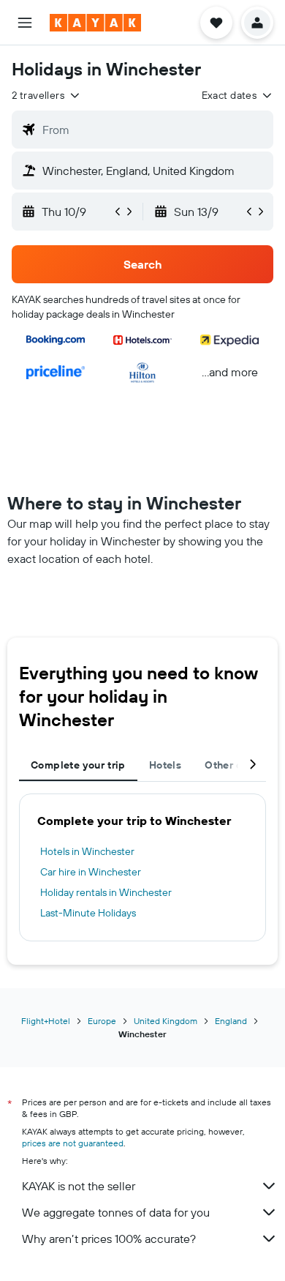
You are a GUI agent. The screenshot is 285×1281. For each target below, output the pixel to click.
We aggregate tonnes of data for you (116, 1212)
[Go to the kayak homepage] (95, 22)
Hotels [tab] (165, 765)
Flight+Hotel (45, 1020)
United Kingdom (165, 1020)
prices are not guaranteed (72, 1143)
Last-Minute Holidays (88, 912)
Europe (102, 1020)
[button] (25, 23)
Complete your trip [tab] (78, 765)
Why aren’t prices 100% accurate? (109, 1238)
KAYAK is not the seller (78, 1186)
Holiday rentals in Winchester (106, 892)
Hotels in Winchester (87, 851)
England (231, 1020)
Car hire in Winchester (90, 871)
